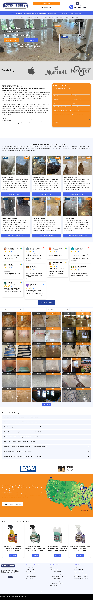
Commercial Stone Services (23, 13)
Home (11, 13)
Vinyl (41, 17)
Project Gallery (74, 17)
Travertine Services (76, 13)
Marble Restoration (57, 583)
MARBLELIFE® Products (51, 17)
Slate (61, 17)
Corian (67, 17)
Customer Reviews (79, 569)
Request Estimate (78, 571)
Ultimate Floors (19, 17)
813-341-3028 (80, 8)
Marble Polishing (56, 574)
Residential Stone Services (39, 13)
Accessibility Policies (24, 596)
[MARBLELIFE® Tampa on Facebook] (77, 3)
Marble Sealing (56, 581)
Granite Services (63, 13)
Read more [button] (7, 277)
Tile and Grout (28, 17)
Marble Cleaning (56, 571)
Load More (46, 404)
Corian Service (30, 569)
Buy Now (13, 555)
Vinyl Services (29, 578)
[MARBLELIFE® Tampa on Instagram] (12, 577)
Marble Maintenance (57, 576)
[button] (46, 417)
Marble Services (52, 13)
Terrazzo (36, 17)
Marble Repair (56, 578)
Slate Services (30, 574)
